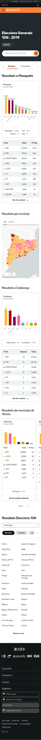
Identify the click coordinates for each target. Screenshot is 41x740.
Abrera (4, 544)
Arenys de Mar (7, 560)
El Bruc (4, 615)
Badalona (5, 583)
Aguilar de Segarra (28, 544)
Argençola (6, 565)
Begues (24, 599)
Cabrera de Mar (27, 620)
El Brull (23, 615)
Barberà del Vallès (28, 594)
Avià (23, 570)
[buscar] (36, 53)
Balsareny (6, 594)
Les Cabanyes (7, 620)
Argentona (25, 565)
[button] (20, 200)
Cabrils (24, 626)
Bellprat (5, 604)
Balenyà (24, 589)
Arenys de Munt (27, 560)
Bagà (4, 589)
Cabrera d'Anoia (8, 626)
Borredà (24, 610)
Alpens (4, 554)
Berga (23, 604)
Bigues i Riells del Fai (9, 610)
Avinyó (4, 576)
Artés (4, 570)
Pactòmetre (25, 66)
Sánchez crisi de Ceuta (26, 1)
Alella (23, 549)
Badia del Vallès (27, 583)
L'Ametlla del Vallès (28, 554)
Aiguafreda (6, 549)
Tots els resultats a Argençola (18, 498)
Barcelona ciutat (8, 599)
